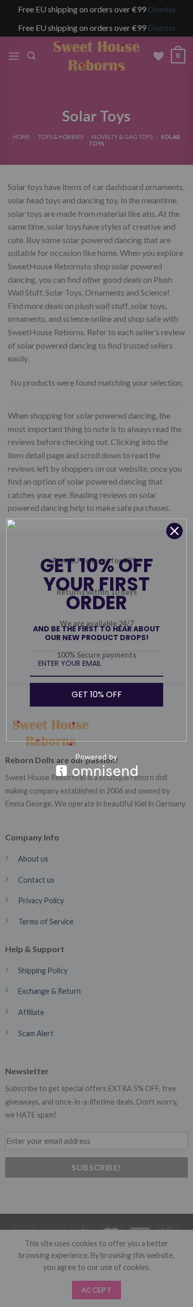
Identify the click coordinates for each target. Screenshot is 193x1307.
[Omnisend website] (96, 765)
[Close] (174, 531)
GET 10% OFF (97, 694)
